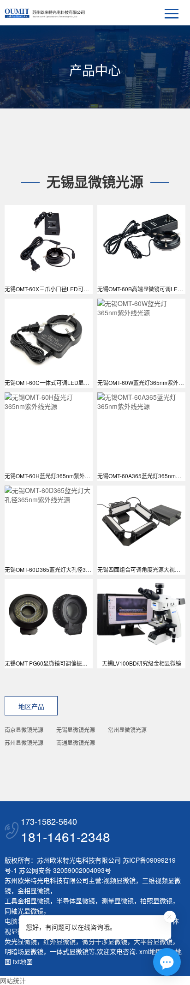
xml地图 (150, 951)
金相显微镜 (34, 890)
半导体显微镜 (75, 900)
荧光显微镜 (21, 941)
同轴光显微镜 (24, 910)
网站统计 (13, 980)
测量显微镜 (117, 900)
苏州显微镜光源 (24, 742)
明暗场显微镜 (24, 951)
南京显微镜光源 (24, 729)
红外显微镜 (59, 941)
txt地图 (23, 961)
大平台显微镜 (153, 941)
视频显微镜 (119, 880)
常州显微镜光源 (127, 729)
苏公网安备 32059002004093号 (64, 870)
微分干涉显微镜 (104, 941)
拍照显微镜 (156, 900)
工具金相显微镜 (27, 900)
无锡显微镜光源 (75, 729)
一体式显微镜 (69, 951)
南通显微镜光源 (75, 742)
